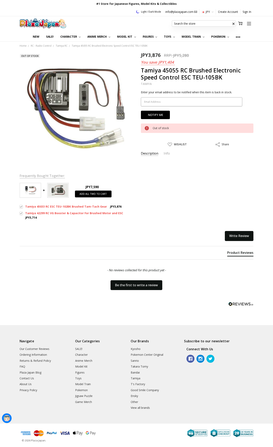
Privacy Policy (28, 390)
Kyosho (135, 349)
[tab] (240, 253)
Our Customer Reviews (34, 349)
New (36, 36)
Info (167, 153)
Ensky (134, 396)
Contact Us (27, 378)
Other (134, 402)
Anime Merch (97, 36)
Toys (168, 36)
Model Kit (125, 36)
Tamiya (135, 378)
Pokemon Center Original (147, 355)
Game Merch (83, 402)
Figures (148, 36)
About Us (26, 384)
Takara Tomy (139, 366)
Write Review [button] (239, 236)
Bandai (135, 372)
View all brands (140, 408)
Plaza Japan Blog (30, 372)
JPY (208, 12)
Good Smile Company (145, 390)
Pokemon (218, 36)
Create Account (228, 12)
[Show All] (238, 36)
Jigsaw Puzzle (84, 396)
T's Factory (138, 384)
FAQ (22, 366)
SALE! (50, 36)
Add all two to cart (93, 194)
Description (149, 153)
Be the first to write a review (136, 285)
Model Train (192, 36)
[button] (233, 23)
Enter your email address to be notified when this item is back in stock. (186, 92)
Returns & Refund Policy (35, 361)
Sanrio (135, 361)
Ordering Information (33, 355)
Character (69, 36)
